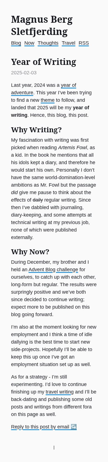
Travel (68, 43)
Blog (16, 43)
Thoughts (48, 43)
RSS (84, 43)
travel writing (60, 392)
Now (29, 43)
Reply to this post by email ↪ (44, 427)
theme (48, 100)
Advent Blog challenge (53, 269)
